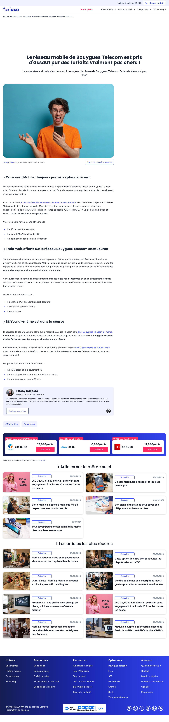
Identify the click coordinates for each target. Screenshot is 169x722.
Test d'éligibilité (81, 671)
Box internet (12, 665)
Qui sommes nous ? (151, 665)
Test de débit (79, 676)
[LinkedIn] (108, 411)
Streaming (11, 681)
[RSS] (160, 708)
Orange (112, 686)
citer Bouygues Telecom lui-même (95, 332)
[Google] (129, 708)
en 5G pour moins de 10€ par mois (92, 347)
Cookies (145, 686)
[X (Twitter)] (135, 708)
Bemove (44, 706)
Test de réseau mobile (84, 681)
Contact (145, 671)
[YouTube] (148, 708)
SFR (110, 676)
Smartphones (12, 676)
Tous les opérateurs (118, 697)
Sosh (110, 692)
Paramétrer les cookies (17, 710)
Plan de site (147, 692)
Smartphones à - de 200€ (47, 681)
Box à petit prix (41, 671)
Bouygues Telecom (117, 665)
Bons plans (29, 424)
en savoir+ (42, 460)
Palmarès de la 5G (82, 692)
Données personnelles (152, 681)
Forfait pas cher (42, 676)
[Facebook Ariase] (141, 708)
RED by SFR (114, 681)
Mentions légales (149, 676)
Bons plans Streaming (44, 686)
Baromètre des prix (82, 686)
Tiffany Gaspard (10, 162)
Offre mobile (11, 424)
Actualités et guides (83, 665)
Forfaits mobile (13, 671)
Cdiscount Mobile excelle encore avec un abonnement (48, 202)
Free (110, 671)
